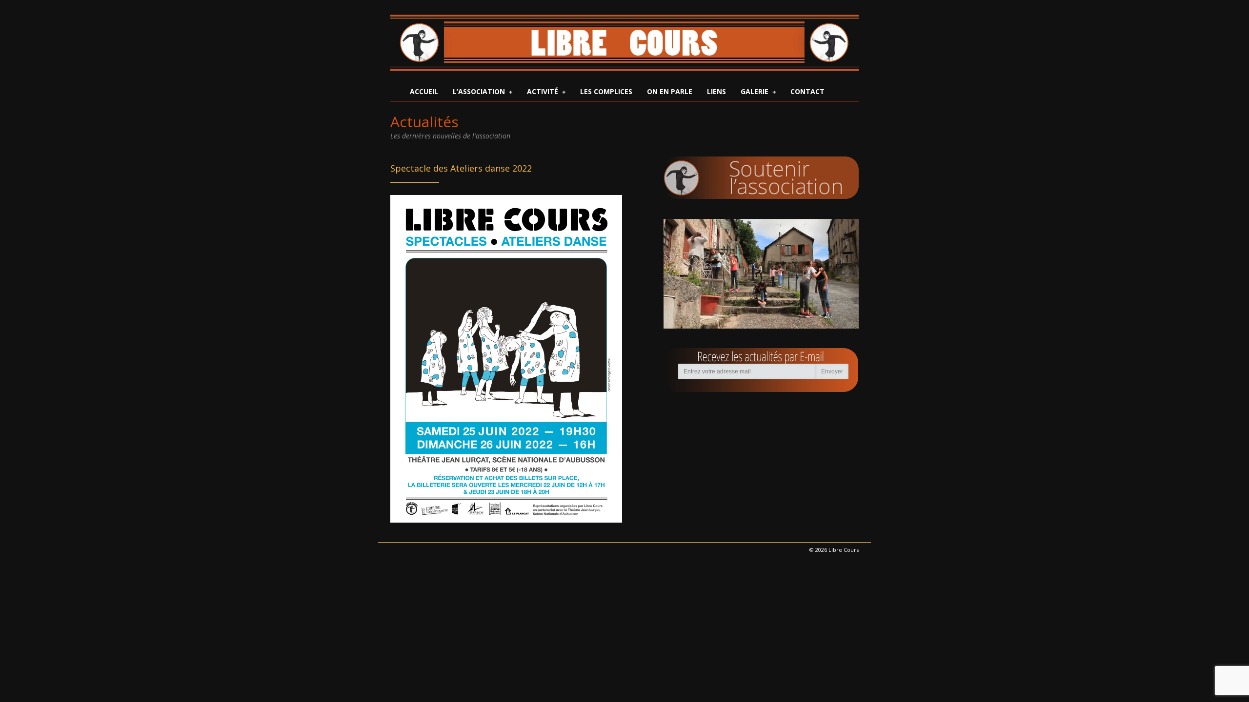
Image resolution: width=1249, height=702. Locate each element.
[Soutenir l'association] (761, 177)
